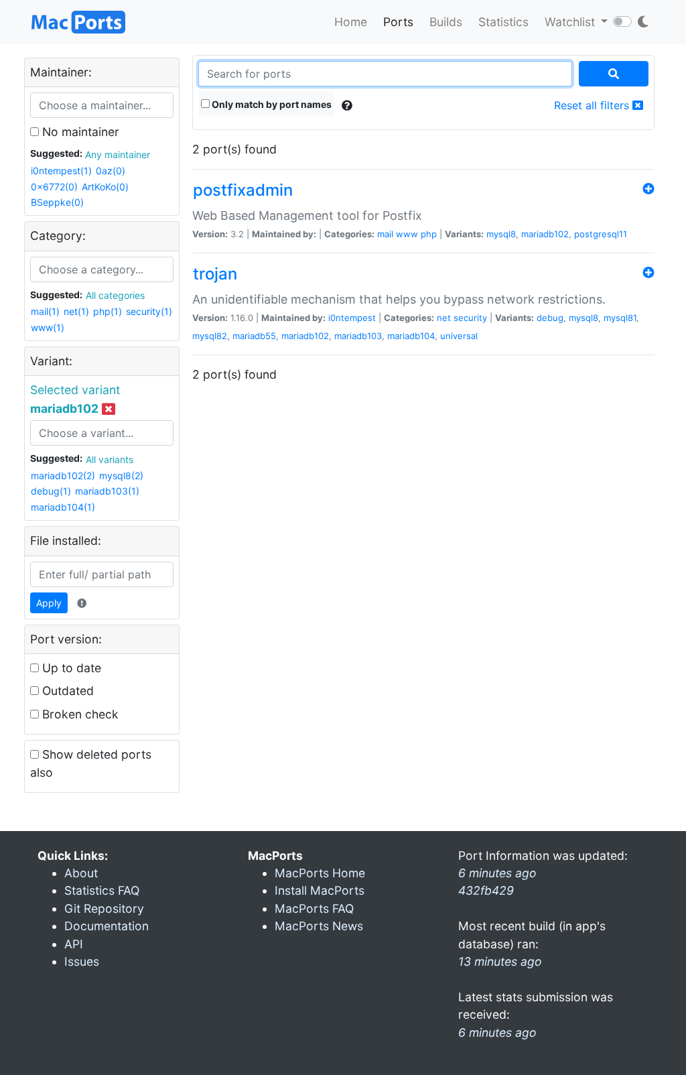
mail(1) (45, 311)
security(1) (149, 311)
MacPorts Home (320, 873)
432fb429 (486, 890)
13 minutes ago (500, 961)
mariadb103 (358, 335)
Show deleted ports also (90, 763)
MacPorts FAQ (314, 908)
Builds (445, 22)
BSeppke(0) (57, 202)
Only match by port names (271, 104)
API (73, 944)
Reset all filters (593, 105)
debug (550, 317)
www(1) (47, 327)
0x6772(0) (54, 186)
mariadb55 (254, 335)
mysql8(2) (121, 475)
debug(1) (51, 491)
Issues (81, 961)
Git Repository (104, 908)
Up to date (70, 668)
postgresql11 (600, 234)
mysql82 (209, 335)
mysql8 (501, 234)
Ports (398, 22)
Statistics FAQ (101, 890)
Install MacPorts (319, 890)
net (444, 317)
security (470, 317)
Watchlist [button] (571, 22)
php (429, 234)
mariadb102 (545, 234)
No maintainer (79, 132)
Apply (49, 603)
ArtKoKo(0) (105, 186)
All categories (115, 295)
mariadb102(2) (63, 475)
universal (459, 335)
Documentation (106, 926)
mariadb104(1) (63, 507)
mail (385, 234)
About (81, 873)
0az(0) (110, 170)
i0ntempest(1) (61, 170)
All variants (109, 459)
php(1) (107, 311)
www (407, 234)
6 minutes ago (497, 1032)
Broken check (79, 714)
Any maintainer (117, 154)
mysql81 (620, 317)
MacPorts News (319, 926)
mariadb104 (411, 335)
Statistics (503, 22)
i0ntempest (352, 317)
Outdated (66, 691)
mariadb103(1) (107, 491)
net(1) (76, 311)
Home (350, 22)
